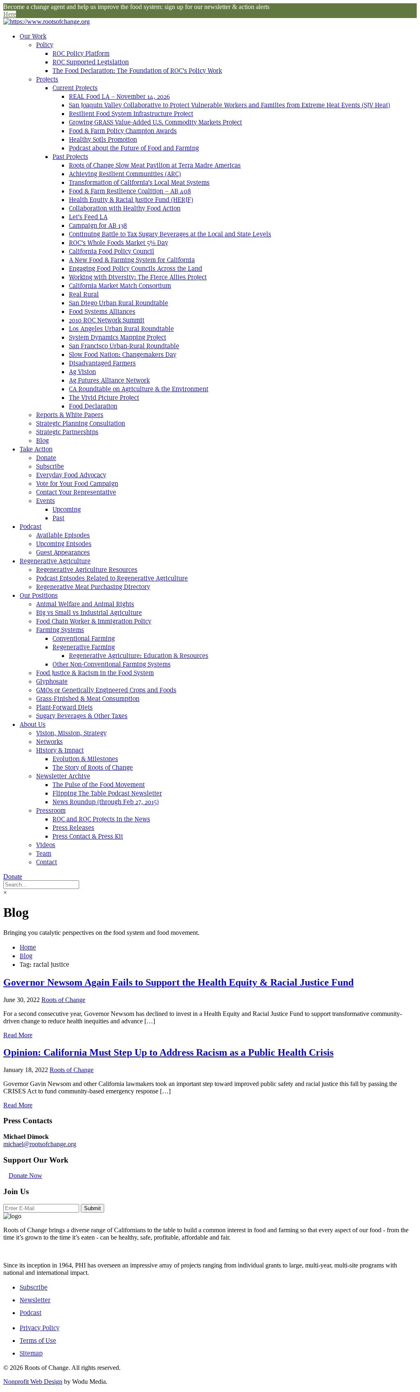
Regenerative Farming (83, 647)
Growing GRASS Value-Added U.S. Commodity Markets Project (155, 122)
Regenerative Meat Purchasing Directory (93, 587)
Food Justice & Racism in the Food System (95, 673)
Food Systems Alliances (102, 311)
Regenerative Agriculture (55, 561)
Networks (49, 741)
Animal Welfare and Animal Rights (85, 604)
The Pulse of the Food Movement (98, 784)
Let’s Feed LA (88, 217)
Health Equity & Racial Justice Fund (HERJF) (131, 199)
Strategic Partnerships (67, 432)
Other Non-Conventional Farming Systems (111, 664)
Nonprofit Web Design (32, 1381)
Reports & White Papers (69, 414)
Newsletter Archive (63, 776)
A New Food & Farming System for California (132, 260)
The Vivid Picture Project (104, 397)
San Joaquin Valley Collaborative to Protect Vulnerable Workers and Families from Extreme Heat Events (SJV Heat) (229, 105)
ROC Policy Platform (81, 53)
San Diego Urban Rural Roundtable (118, 303)
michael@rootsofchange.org (39, 1143)
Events (45, 500)
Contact (46, 862)
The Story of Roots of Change (92, 767)
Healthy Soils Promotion (103, 139)
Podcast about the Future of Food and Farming (134, 148)
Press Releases (73, 827)
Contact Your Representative (76, 492)
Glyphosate (52, 681)
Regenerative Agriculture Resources (86, 569)
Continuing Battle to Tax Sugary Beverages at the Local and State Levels (170, 234)
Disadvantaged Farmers (102, 363)
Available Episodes (63, 535)
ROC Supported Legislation (90, 62)
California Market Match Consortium (120, 285)
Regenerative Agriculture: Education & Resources (138, 655)
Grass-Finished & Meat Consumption (87, 698)
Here (9, 14)
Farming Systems (60, 630)
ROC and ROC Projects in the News (101, 819)
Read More (17, 1035)
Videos (45, 845)
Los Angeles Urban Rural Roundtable (121, 328)
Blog (42, 440)
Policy (44, 45)
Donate (46, 457)
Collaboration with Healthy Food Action (124, 208)
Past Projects (70, 156)
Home (28, 947)
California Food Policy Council (111, 251)
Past (58, 518)
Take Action (36, 449)
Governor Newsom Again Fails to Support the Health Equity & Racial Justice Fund (178, 982)
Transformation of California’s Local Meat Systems (139, 182)
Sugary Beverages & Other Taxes (82, 716)
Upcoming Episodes (63, 544)
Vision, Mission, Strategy (71, 733)
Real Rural (84, 294)
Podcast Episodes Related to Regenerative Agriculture (112, 578)
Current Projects (75, 88)
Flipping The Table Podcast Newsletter (107, 793)
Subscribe (50, 466)
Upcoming (66, 509)
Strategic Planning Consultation (80, 423)
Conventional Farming (83, 638)
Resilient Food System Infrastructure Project (131, 113)
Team (43, 853)
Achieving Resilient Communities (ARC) (125, 174)
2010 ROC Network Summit (106, 320)
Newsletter (35, 1300)
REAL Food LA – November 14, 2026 (119, 96)
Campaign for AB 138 (98, 225)
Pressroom (51, 810)
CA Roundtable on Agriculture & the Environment (138, 389)
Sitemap (31, 1353)
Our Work (33, 36)
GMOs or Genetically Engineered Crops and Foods (106, 690)
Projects (47, 79)
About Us (33, 724)
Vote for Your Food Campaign (77, 483)
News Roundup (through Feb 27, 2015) (105, 802)
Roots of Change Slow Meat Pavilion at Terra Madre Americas (155, 165)
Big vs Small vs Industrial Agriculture (89, 612)
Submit (92, 1208)
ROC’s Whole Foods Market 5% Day (118, 242)
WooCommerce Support (227, 977)
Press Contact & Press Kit (87, 836)
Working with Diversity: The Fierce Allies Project (138, 277)
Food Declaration (93, 406)
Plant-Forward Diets (64, 707)
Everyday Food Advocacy (71, 475)
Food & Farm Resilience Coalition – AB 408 (130, 191)
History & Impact (60, 750)
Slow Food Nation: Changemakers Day (122, 354)
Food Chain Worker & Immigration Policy (93, 621)
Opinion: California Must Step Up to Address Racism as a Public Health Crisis (168, 1052)
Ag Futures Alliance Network (109, 380)
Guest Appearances (63, 552)
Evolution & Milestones (85, 759)
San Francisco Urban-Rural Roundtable (124, 346)
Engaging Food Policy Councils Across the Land (135, 268)
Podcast (30, 526)
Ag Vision (82, 371)
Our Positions (39, 595)
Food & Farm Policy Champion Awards (123, 131)
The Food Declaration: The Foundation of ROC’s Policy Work (137, 70)
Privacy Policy (39, 1328)
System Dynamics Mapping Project (117, 337)
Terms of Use (38, 1340)
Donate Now (25, 1175)
